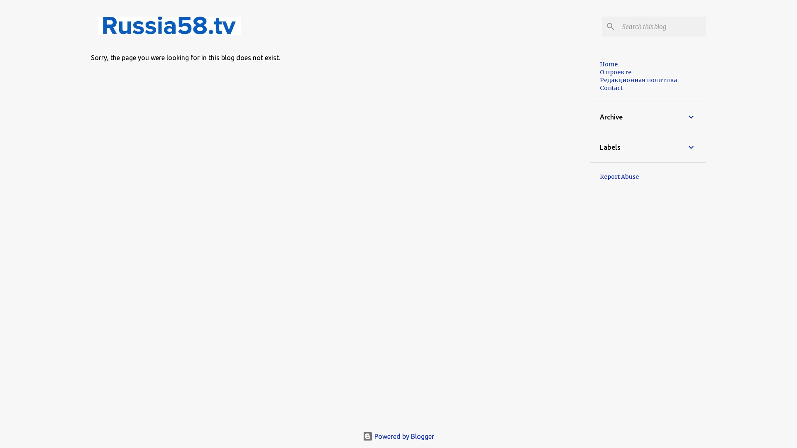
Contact (611, 88)
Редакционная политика (638, 80)
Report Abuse (619, 176)
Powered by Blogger (403, 436)
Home (609, 64)
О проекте (615, 72)
